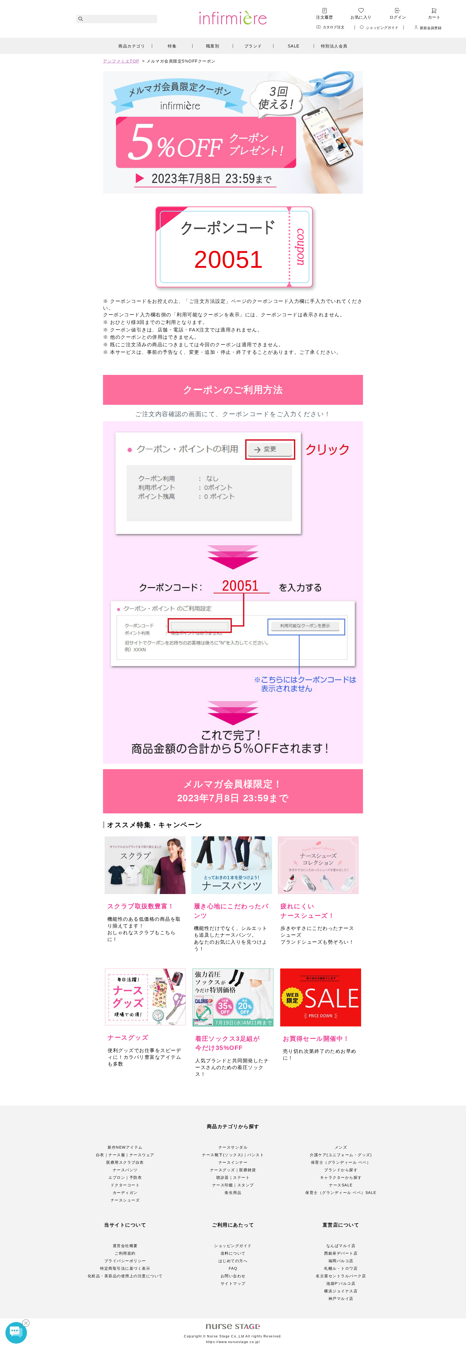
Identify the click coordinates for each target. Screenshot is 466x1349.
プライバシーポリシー (125, 1261)
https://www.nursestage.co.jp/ (233, 1342)
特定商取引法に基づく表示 (125, 1268)
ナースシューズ (125, 1200)
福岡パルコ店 (341, 1261)
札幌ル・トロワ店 (341, 1268)
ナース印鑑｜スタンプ (233, 1185)
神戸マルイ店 (341, 1298)
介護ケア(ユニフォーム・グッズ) (341, 1155)
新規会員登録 (430, 28)
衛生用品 (233, 1192)
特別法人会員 (334, 46)
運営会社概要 (125, 1246)
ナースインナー (233, 1162)
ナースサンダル (233, 1147)
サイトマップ (233, 1283)
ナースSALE (341, 1185)
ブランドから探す (341, 1170)
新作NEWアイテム (125, 1147)
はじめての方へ (233, 1261)
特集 (172, 46)
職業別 (213, 46)
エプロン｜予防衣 (125, 1177)
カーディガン (125, 1192)
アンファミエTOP (121, 61)
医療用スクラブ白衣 (125, 1162)
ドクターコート (125, 1185)
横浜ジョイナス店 (341, 1291)
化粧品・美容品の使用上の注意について (125, 1276)
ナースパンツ (125, 1170)
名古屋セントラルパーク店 (341, 1276)
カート (434, 17)
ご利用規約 (125, 1253)
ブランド (253, 46)
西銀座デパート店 (341, 1253)
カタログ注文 (333, 27)
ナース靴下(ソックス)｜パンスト (233, 1155)
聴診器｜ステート (233, 1177)
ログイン (397, 17)
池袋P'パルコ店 (340, 1283)
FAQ (233, 1268)
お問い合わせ (233, 1276)
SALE (294, 46)
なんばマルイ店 (341, 1246)
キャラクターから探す (341, 1177)
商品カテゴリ (131, 46)
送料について (233, 1253)
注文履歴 (324, 17)
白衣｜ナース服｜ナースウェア (125, 1155)
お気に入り (361, 17)
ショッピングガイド (382, 27)
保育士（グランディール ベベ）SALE (340, 1192)
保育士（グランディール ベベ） (341, 1162)
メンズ (341, 1147)
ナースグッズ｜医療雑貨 (233, 1170)
